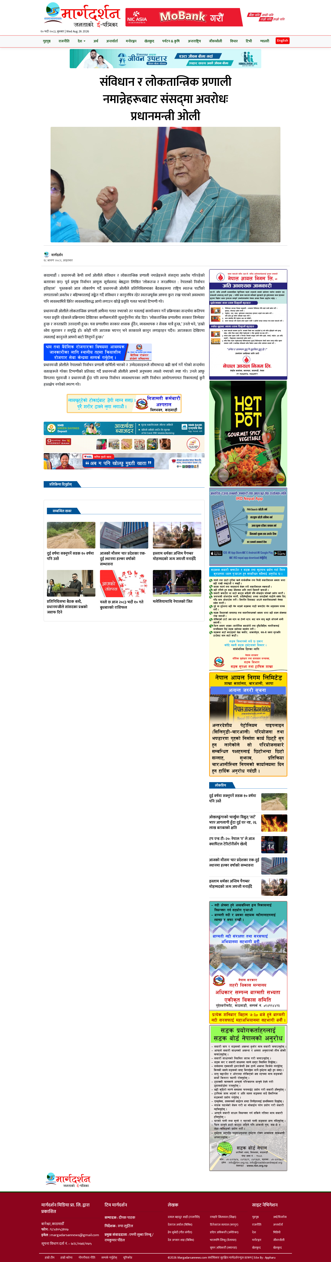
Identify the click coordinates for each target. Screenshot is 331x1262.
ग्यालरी (264, 41)
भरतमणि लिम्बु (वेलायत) (223, 1240)
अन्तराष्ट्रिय (194, 41)
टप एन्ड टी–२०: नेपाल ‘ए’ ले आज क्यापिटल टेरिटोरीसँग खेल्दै (232, 841)
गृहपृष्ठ (47, 41)
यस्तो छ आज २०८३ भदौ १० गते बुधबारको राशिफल (121, 605)
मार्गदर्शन (57, 255)
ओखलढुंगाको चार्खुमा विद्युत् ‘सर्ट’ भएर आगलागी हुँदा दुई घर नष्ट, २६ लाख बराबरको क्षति (232, 822)
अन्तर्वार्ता (112, 41)
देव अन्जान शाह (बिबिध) (181, 1240)
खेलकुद (149, 41)
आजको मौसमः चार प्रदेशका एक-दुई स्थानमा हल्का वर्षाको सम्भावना (123, 558)
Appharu (270, 1257)
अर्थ (95, 41)
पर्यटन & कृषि (171, 41)
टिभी (249, 41)
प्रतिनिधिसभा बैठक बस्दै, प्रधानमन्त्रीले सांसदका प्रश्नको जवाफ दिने (67, 607)
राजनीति (64, 41)
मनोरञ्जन (131, 41)
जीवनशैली (215, 41)
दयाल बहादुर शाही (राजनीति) (184, 1217)
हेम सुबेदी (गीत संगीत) (180, 1232)
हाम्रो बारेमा (66, 1257)
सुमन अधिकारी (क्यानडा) (223, 1247)
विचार (234, 41)
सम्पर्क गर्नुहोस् (109, 1257)
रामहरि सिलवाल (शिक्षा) (223, 1217)
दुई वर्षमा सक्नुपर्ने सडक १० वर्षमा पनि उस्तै (70, 556)
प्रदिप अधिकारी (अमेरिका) (224, 1232)
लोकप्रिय (220, 785)
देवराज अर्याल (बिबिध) (180, 1224)
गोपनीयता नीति (87, 1257)
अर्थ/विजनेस (280, 1217)
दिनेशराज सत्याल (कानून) (224, 1224)
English (282, 40)
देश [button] (80, 41)
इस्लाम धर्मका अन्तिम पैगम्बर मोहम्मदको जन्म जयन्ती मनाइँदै (174, 556)
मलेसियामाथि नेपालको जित (173, 601)
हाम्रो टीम (49, 1257)
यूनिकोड (127, 1257)
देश (254, 1232)
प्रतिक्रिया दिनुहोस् (60, 484)
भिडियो (276, 1232)
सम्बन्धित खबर (62, 511)
